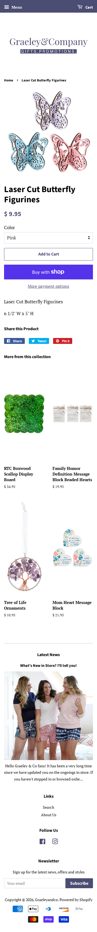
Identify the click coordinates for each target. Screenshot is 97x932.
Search (48, 807)
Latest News (48, 655)
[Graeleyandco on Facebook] (42, 842)
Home (8, 80)
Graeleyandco (46, 899)
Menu (16, 7)
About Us (48, 814)
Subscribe (79, 883)
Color (9, 227)
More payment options (48, 286)
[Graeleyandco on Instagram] (55, 842)
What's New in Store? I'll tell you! (48, 665)
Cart (89, 7)
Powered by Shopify (76, 899)
